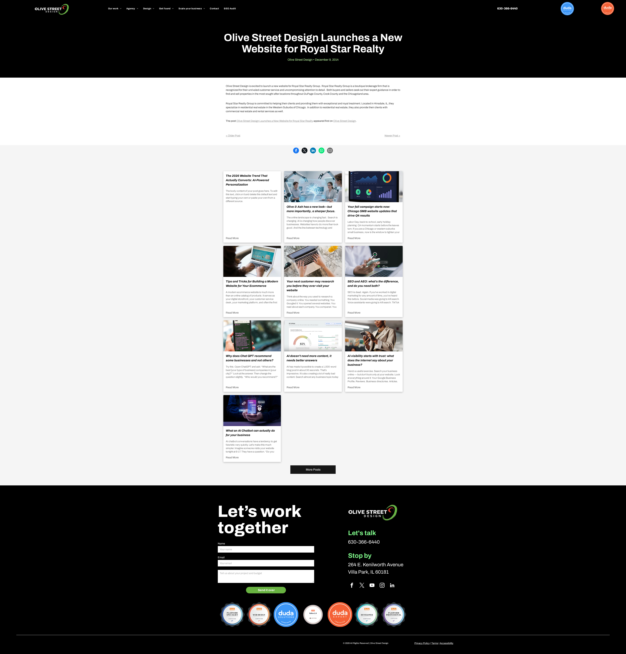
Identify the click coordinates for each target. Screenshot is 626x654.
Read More (232, 238)
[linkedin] (392, 586)
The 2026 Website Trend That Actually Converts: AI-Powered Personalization (247, 180)
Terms (434, 643)
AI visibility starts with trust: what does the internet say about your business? (371, 360)
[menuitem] (115, 8)
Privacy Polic (421, 643)
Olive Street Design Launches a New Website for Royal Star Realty (274, 121)
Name (221, 543)
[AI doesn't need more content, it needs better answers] (313, 335)
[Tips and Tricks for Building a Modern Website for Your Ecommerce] (252, 261)
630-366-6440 (364, 542)
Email (221, 557)
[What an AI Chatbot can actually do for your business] (252, 410)
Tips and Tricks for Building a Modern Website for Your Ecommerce (252, 283)
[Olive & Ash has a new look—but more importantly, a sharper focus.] (313, 186)
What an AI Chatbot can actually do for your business (250, 433)
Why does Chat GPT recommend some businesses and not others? (249, 358)
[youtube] (372, 586)
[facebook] (351, 586)
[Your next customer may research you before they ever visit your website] (313, 261)
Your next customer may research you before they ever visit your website (310, 286)
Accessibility (446, 643)
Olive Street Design (344, 121)
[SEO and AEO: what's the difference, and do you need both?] (374, 261)
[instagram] (382, 586)
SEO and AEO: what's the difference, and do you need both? (373, 283)
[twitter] (361, 586)
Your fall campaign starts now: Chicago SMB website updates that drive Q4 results (372, 211)
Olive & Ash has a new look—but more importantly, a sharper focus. (311, 209)
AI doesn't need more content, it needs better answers (309, 358)
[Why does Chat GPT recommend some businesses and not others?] (252, 335)
